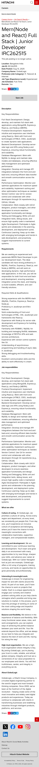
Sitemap (4, 745)
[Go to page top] (37, 719)
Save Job (19, 98)
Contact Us (5, 748)
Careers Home (7, 19)
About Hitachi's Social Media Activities (15, 742)
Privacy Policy (30, 760)
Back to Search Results (9, 14)
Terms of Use (20, 760)
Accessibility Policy (9, 760)
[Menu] (36, 2)
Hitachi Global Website (19, 754)
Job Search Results (21, 19)
